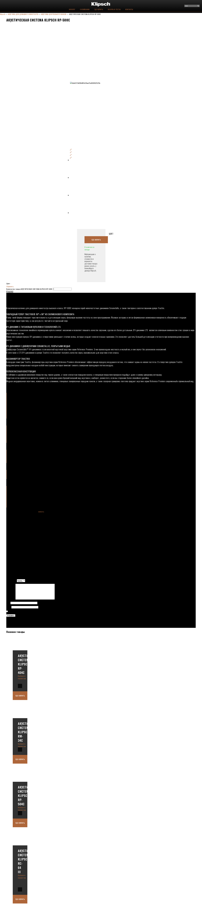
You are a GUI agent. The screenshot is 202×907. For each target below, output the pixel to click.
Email (8, 607)
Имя (8, 603)
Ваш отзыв (10, 599)
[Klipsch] (101, 4)
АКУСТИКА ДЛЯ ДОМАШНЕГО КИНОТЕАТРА (23, 14)
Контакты (129, 9)
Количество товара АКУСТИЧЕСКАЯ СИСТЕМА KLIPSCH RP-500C (29, 289)
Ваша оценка (11, 580)
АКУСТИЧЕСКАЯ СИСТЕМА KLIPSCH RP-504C (28, 795)
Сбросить (10, 286)
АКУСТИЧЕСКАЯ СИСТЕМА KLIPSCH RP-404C (28, 664)
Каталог (72, 9)
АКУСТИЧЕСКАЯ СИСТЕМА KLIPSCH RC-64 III (28, 861)
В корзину (10, 291)
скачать (41, 511)
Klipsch (2, 14)
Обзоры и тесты (114, 9)
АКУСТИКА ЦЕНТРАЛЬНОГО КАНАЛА (53, 14)
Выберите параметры (22, 677)
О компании (85, 9)
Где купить (98, 9)
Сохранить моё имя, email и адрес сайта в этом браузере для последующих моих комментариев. (43, 611)
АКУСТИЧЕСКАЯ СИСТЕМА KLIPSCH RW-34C (28, 732)
